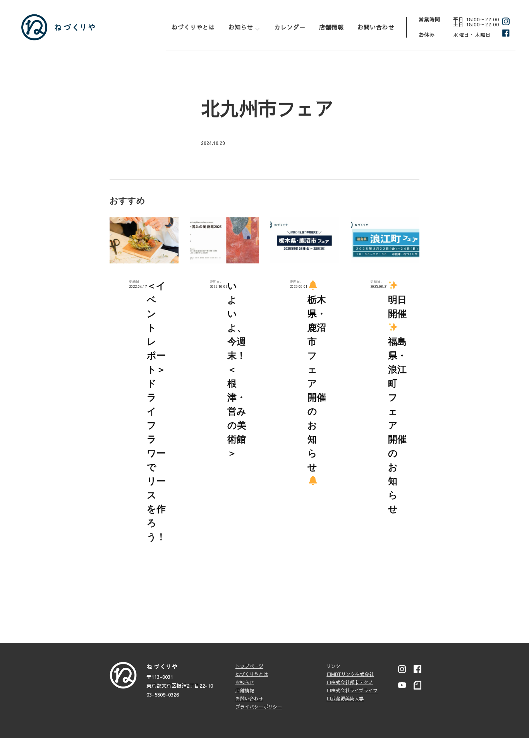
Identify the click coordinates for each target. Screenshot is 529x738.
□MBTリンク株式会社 (350, 674)
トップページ (249, 666)
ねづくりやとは (193, 27)
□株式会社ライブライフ (352, 690)
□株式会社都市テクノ (349, 682)
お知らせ (240, 27)
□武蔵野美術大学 (345, 698)
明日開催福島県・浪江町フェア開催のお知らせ (397, 404)
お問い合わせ (376, 27)
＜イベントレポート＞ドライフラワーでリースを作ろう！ (156, 411)
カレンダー (290, 27)
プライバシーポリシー (258, 707)
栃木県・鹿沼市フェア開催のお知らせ (316, 383)
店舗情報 (331, 27)
